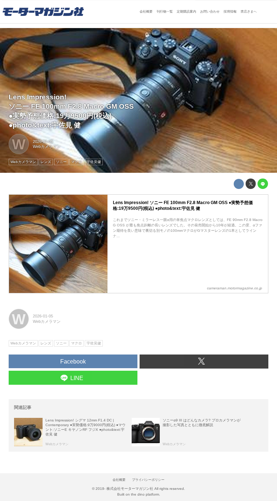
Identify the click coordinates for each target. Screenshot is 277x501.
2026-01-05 (43, 141)
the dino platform (145, 494)
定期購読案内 (186, 11)
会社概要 (146, 11)
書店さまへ (249, 11)
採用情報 (230, 11)
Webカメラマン (47, 146)
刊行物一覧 (165, 11)
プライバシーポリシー (148, 480)
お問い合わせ (210, 11)
